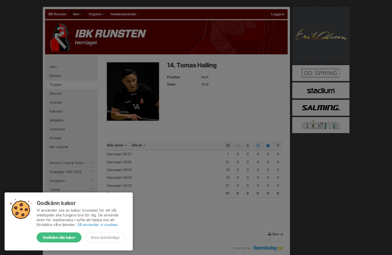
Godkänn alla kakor (59, 237)
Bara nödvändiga (105, 237)
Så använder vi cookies (97, 224)
